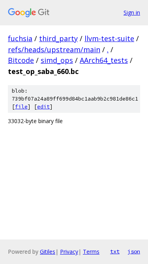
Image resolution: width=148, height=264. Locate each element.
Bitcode (21, 60)
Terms (91, 251)
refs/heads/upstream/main (54, 49)
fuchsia (20, 38)
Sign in (132, 12)
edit (43, 106)
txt (115, 251)
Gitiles (47, 251)
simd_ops (57, 60)
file (21, 106)
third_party (58, 38)
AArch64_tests (104, 60)
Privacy (69, 251)
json (133, 251)
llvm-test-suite (109, 38)
